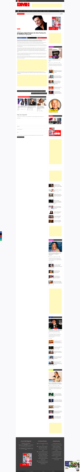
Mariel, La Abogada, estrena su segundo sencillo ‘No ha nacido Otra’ (22, 107)
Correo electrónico (19, 129)
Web (17, 132)
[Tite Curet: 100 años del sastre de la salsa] (55, 53)
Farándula (54, 249)
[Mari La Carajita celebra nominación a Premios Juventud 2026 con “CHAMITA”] (55, 376)
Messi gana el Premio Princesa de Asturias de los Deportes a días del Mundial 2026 (58, 412)
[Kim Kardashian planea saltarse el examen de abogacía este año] (51, 271)
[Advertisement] (47, 5)
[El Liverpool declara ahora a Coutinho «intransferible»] (51, 216)
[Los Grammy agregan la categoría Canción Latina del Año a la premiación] (51, 406)
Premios (57, 379)
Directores (52, 328)
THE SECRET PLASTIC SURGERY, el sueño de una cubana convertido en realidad (58, 185)
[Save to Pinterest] (1, 236)
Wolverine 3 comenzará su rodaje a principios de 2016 (39, 93)
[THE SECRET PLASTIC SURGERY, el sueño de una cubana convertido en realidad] (51, 185)
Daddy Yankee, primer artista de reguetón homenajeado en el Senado (58, 71)
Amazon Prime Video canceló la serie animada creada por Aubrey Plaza (58, 357)
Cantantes (50, 379)
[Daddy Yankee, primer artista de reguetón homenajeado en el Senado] (51, 71)
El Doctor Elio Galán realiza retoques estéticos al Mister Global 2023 (57, 207)
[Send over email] (1, 240)
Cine (49, 328)
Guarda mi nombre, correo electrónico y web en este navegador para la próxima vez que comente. (30, 135)
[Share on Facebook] (1, 232)
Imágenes (57, 249)
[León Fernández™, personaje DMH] (51, 190)
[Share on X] (1, 234)
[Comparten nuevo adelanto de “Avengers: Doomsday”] (51, 347)
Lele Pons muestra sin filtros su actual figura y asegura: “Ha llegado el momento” (34, 13)
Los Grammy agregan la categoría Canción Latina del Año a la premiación (57, 407)
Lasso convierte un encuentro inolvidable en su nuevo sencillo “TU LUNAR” (56, 455)
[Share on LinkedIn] (1, 238)
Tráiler (58, 328)
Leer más (50, 338)
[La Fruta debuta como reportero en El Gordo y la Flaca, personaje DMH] (51, 276)
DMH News (50, 56)
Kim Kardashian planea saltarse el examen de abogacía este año (57, 272)
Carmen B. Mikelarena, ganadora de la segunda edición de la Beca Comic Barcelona (40, 107)
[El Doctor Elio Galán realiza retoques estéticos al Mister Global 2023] (51, 207)
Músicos (57, 56)
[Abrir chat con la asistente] (77, 469)
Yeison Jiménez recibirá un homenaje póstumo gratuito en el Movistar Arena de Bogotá (58, 77)
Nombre (18, 126)
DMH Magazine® (56, 62)
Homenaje (54, 56)
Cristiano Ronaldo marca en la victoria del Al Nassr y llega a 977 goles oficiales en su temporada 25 (56, 445)
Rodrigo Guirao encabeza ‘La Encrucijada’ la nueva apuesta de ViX (58, 352)
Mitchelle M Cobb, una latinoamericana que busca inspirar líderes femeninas (43, 462)
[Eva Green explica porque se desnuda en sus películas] (51, 212)
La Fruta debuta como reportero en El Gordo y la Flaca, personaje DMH (57, 277)
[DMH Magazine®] (18, 11)
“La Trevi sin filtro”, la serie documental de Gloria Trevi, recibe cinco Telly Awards (57, 417)
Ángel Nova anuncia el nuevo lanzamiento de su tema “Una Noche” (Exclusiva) (31, 107)
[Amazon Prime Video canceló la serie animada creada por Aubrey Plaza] (51, 357)
